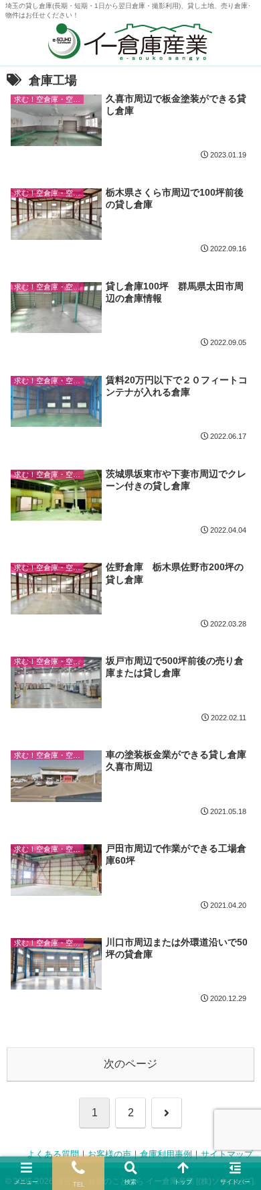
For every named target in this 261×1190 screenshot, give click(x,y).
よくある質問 (53, 1154)
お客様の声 (109, 1154)
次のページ (130, 1063)
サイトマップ (227, 1154)
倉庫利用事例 (166, 1154)
